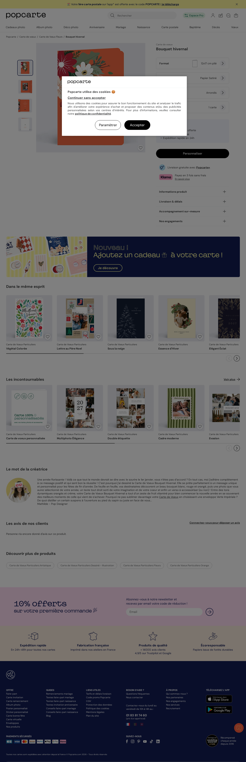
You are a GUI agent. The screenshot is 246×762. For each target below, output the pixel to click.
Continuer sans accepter (87, 98)
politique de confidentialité (93, 113)
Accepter (137, 125)
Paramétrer (108, 125)
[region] (124, 106)
